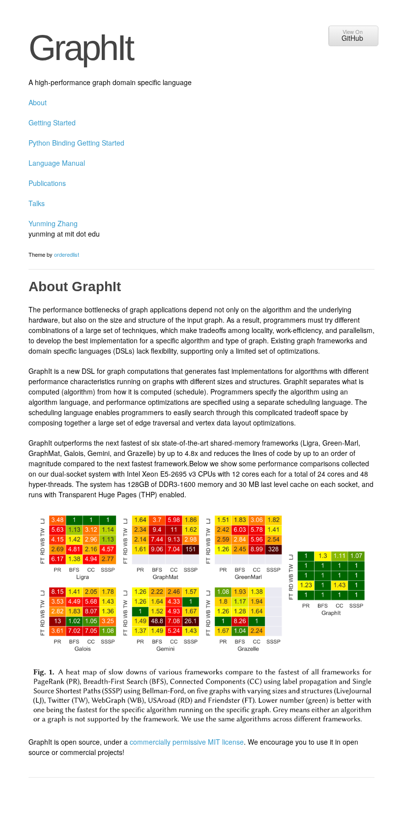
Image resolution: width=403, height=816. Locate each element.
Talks (37, 203)
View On (352, 35)
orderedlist (66, 254)
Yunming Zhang (53, 223)
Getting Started (52, 122)
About (38, 102)
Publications (47, 183)
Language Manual (57, 163)
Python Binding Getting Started (76, 143)
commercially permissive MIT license (187, 742)
